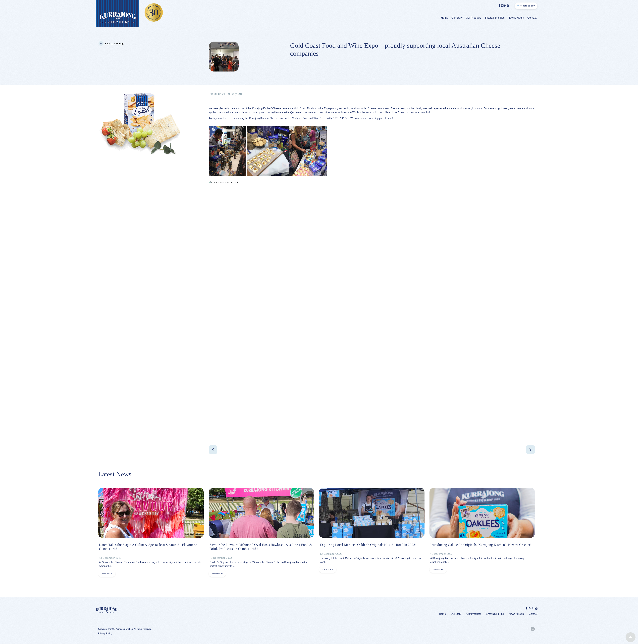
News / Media (516, 17)
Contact (531, 17)
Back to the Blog (114, 43)
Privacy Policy (105, 633)
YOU (532, 629)
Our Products (473, 17)
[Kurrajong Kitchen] (117, 14)
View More (107, 573)
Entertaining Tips (495, 17)
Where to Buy (527, 5)
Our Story (457, 17)
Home (444, 17)
